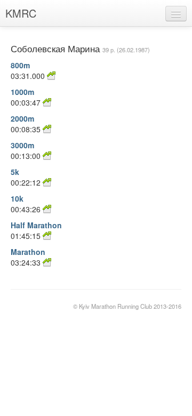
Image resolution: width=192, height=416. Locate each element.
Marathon (28, 251)
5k (15, 171)
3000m (22, 145)
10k (17, 198)
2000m (22, 118)
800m (20, 65)
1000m (22, 91)
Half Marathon (36, 225)
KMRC (20, 13)
